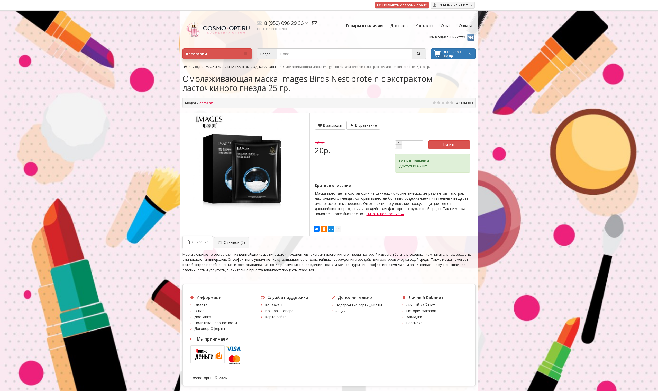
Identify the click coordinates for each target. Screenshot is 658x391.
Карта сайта (276, 316)
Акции (340, 310)
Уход (196, 66)
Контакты (273, 304)
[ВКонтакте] (317, 229)
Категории (196, 53)
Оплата (200, 304)
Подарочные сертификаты (358, 304)
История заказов (421, 310)
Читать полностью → (385, 213)
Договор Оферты (209, 328)
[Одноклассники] (324, 229)
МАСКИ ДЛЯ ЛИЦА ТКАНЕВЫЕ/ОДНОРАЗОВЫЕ (242, 66)
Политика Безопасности (215, 322)
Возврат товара (279, 310)
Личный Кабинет (420, 304)
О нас (199, 310)
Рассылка (414, 322)
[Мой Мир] (331, 229)
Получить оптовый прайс (404, 5)
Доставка (202, 316)
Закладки (414, 316)
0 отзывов (464, 102)
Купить (449, 144)
